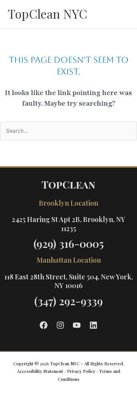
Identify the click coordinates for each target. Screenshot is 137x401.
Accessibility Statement (40, 371)
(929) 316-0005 (68, 243)
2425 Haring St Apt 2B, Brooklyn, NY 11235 (68, 224)
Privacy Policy (81, 371)
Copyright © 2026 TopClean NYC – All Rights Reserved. (68, 363)
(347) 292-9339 (68, 301)
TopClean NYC (47, 13)
